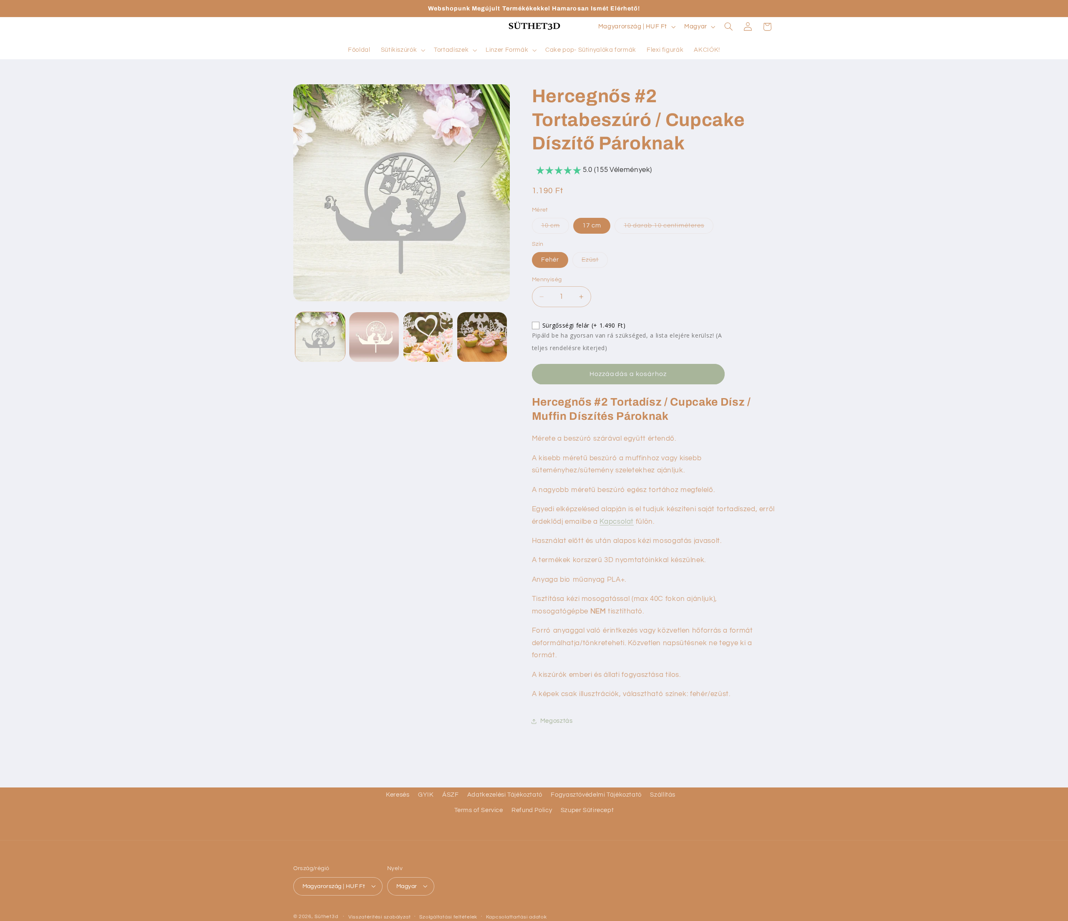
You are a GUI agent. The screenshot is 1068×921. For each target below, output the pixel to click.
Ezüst (595, 262)
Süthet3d (326, 916)
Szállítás (662, 795)
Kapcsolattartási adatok (516, 916)
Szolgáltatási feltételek (448, 916)
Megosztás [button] (556, 721)
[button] (402, 50)
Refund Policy (531, 810)
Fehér (550, 260)
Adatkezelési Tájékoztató (504, 795)
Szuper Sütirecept (587, 810)
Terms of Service (478, 810)
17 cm (591, 225)
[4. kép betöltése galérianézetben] (482, 337)
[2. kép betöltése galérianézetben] (374, 337)
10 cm (555, 228)
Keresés (397, 795)
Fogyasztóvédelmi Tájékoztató (596, 795)
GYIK (426, 795)
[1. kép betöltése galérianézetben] (320, 337)
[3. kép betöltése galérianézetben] (428, 337)
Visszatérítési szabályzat (379, 916)
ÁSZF (450, 795)
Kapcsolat (616, 521)
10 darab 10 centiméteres (668, 228)
